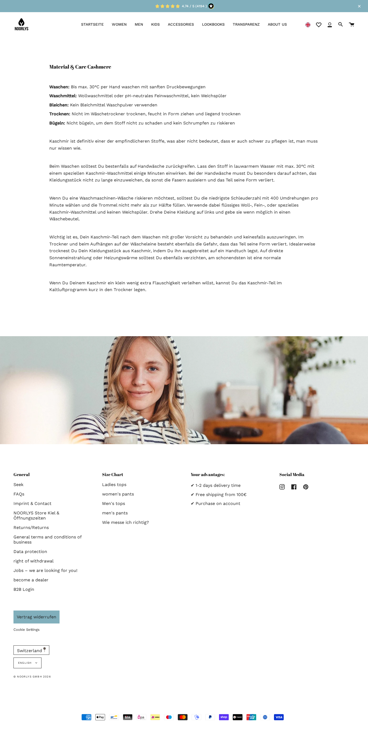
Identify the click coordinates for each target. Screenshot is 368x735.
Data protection (30, 551)
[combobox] (308, 24)
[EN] (308, 24)
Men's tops (113, 503)
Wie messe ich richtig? (125, 522)
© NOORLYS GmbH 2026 (32, 676)
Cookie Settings (26, 629)
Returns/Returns (31, 527)
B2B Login (23, 589)
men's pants (115, 512)
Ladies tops (114, 484)
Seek (18, 484)
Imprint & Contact (32, 503)
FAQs (18, 494)
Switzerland (30, 650)
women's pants (118, 494)
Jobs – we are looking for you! (45, 570)
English (25, 662)
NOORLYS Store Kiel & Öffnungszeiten (36, 515)
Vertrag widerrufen (36, 616)
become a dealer (30, 579)
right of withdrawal (33, 561)
